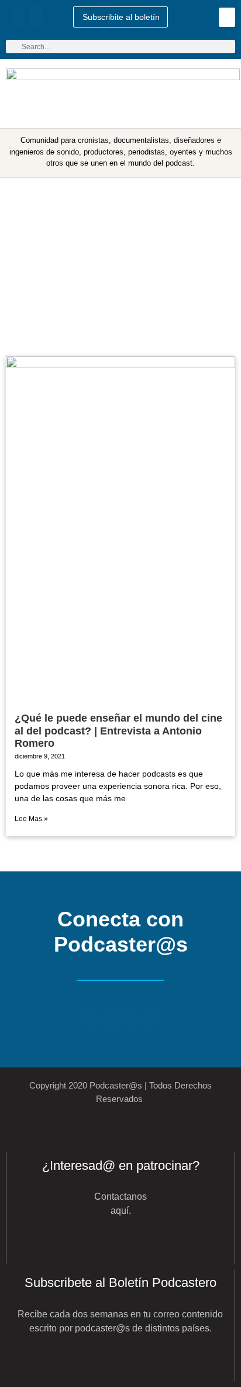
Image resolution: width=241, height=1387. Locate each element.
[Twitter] (17, 11)
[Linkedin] (17, 22)
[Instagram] (35, 22)
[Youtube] (35, 11)
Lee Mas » (31, 819)
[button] (227, 17)
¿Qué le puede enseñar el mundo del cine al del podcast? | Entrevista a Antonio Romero (118, 730)
